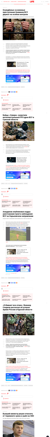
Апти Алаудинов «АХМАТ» (14, 273)
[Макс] (11, 92)
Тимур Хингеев (8, 180)
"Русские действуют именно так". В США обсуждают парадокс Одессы (27, 202)
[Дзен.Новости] (9, 92)
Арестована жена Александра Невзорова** (6, 105)
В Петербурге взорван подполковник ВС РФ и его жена (16, 105)
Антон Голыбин (8, 274)
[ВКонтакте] (15, 92)
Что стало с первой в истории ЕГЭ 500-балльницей (6, 109)
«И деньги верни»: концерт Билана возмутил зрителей (27, 109)
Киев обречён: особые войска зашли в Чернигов (6, 202)
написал (25, 346)
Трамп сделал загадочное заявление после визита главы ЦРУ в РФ (27, 404)
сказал (28, 52)
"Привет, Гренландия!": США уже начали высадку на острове (16, 109)
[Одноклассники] (16, 92)
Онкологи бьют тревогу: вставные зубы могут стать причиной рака (27, 296)
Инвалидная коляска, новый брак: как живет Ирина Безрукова (27, 105)
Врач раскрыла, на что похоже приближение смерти (27, 205)
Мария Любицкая (8, 83)
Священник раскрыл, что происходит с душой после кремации (16, 408)
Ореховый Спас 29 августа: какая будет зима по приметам (16, 202)
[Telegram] (13, 92)
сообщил (26, 146)
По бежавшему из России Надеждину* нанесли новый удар (6, 296)
